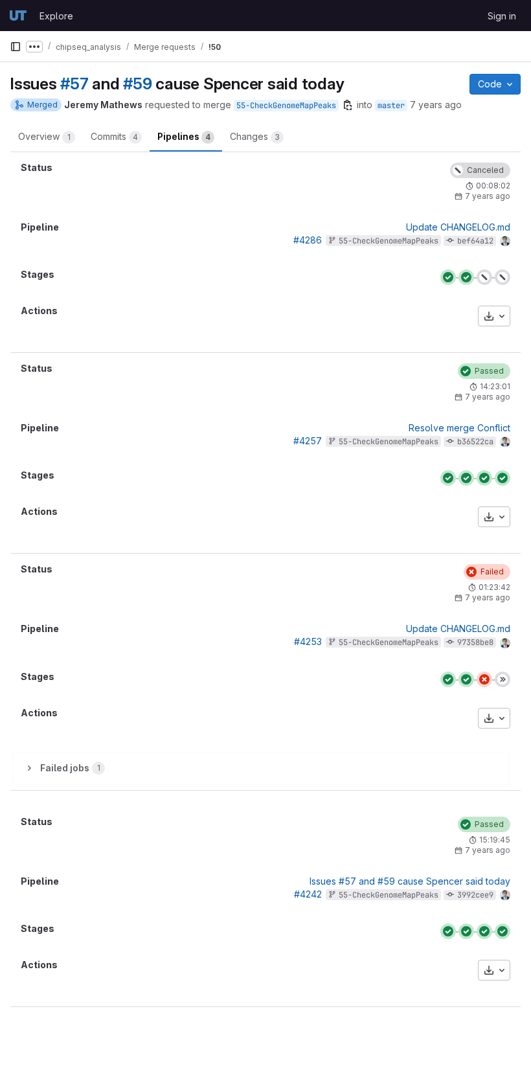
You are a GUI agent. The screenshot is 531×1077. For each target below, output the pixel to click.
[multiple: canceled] (502, 277)
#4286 (307, 239)
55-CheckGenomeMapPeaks (286, 105)
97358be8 (475, 642)
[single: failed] (484, 679)
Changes (255, 136)
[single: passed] (484, 478)
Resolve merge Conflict (459, 427)
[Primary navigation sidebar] (15, 46)
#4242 (308, 894)
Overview (44, 136)
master (391, 105)
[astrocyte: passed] (466, 277)
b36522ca (475, 441)
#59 (137, 83)
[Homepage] (18, 15)
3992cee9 (475, 895)
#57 (74, 83)
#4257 (307, 440)
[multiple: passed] (502, 478)
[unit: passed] (448, 277)
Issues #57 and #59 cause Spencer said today (410, 881)
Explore (56, 15)
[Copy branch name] (348, 105)
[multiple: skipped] (502, 679)
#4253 (308, 641)
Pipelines (183, 136)
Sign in (502, 15)
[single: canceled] (484, 277)
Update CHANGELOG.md (458, 226)
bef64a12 (475, 241)
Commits (114, 136)
